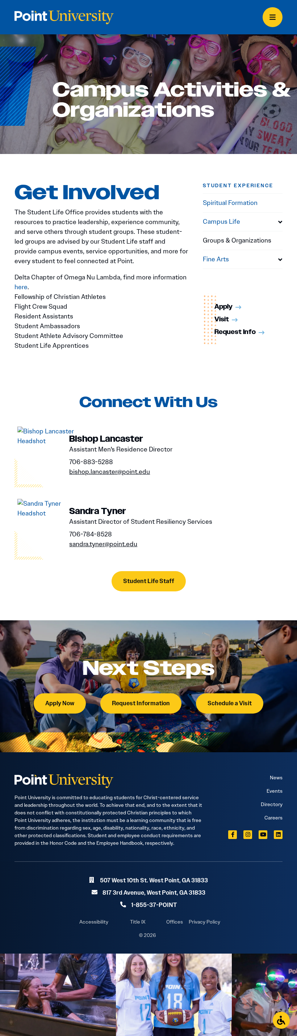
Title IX (138, 922)
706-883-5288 (91, 462)
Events (275, 791)
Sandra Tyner (97, 511)
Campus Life (221, 221)
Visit (221, 319)
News (276, 777)
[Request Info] (261, 332)
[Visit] (235, 320)
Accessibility (93, 922)
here (21, 287)
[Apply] (238, 307)
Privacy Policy (204, 922)
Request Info (235, 332)
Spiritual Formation (230, 202)
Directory (272, 804)
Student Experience (238, 186)
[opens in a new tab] (232, 834)
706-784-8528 (90, 534)
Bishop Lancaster (106, 439)
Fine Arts (216, 259)
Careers (273, 817)
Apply (223, 307)
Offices (174, 922)
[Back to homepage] (64, 17)
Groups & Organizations (237, 240)
